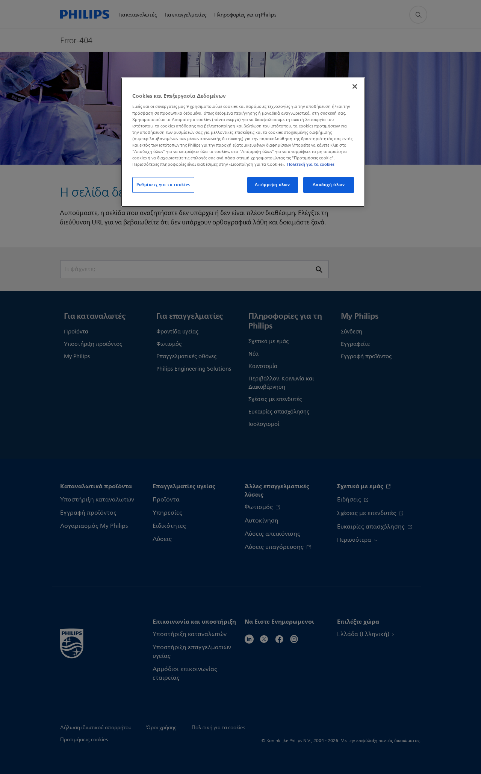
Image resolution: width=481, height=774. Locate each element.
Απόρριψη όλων (272, 184)
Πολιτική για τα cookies (310, 164)
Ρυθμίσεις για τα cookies (163, 184)
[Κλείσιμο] (354, 86)
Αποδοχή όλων (329, 184)
